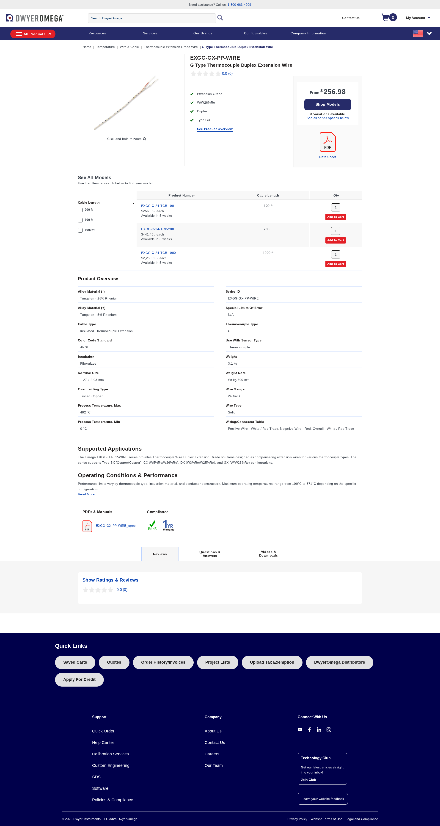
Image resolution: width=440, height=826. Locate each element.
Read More (86, 494)
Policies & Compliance (112, 800)
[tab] (110, 520)
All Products (35, 34)
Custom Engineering (110, 765)
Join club (308, 780)
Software (100, 788)
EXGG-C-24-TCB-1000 (158, 253)
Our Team (214, 765)
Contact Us (351, 18)
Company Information (308, 33)
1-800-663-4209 (239, 4)
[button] (423, 33)
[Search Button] (220, 18)
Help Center (103, 742)
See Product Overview (215, 129)
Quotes (114, 662)
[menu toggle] (20, 33)
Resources (97, 33)
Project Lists (217, 662)
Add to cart (335, 216)
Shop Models (328, 104)
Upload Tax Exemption (272, 662)
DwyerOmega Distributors (339, 662)
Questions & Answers (209, 553)
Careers (212, 754)
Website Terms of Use (326, 819)
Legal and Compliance (362, 819)
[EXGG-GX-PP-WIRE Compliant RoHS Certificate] (152, 525)
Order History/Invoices (163, 662)
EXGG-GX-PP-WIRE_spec (115, 525)
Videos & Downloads (268, 553)
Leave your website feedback (323, 799)
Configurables (255, 33)
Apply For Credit (79, 679)
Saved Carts (75, 662)
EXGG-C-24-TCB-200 (157, 229)
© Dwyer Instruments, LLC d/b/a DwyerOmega (100, 819)
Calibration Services (110, 754)
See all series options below (328, 118)
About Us (213, 731)
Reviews (160, 556)
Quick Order (103, 731)
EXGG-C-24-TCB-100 (157, 205)
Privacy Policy (297, 819)
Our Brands (202, 33)
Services (150, 33)
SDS (96, 777)
